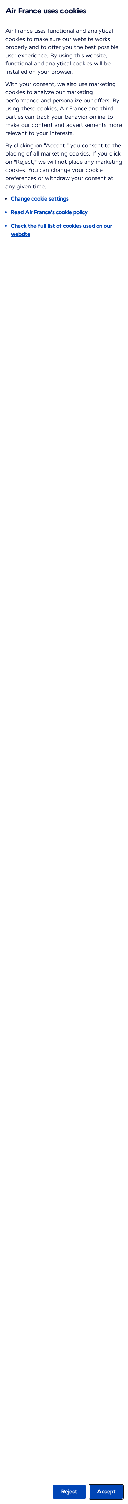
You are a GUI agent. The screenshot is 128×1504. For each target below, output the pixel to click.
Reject (69, 1491)
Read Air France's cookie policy (49, 212)
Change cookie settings (40, 198)
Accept (106, 1491)
